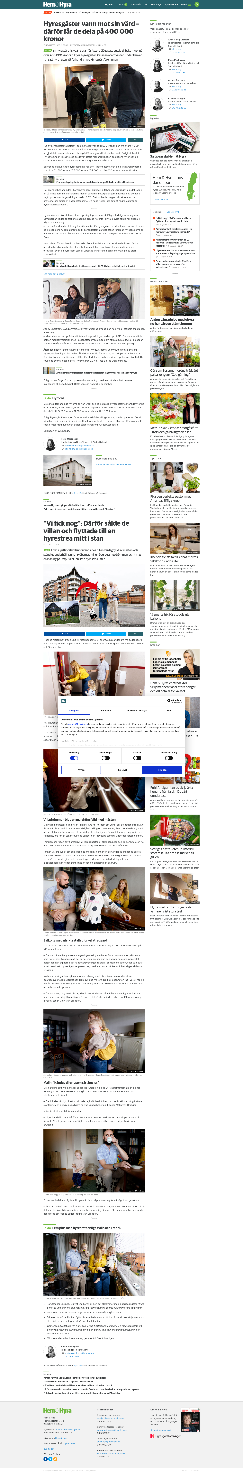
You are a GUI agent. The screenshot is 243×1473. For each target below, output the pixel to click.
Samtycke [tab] (74, 710)
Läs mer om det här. (54, 273)
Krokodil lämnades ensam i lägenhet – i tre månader (68, 1382)
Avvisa (81, 770)
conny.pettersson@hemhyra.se (112, 1430)
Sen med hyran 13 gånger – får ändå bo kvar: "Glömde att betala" (74, 505)
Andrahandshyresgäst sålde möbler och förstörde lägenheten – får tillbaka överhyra (96, 373)
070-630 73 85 (86, 449)
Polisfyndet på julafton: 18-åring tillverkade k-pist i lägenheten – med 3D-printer (81, 1393)
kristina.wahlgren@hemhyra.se (79, 1353)
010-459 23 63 (72, 1356)
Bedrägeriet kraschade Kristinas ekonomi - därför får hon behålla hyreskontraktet (95, 266)
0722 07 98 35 (179, 89)
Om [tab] (169, 710)
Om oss (184, 1470)
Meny (184, 4)
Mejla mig (176, 49)
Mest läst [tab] (157, 212)
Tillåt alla (162, 770)
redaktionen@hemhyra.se (67, 1429)
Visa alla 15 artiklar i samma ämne (113, 464)
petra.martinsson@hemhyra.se (79, 445)
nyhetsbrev (69, 1443)
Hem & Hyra (61, 1438)
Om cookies (194, 1470)
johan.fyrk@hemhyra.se (108, 1441)
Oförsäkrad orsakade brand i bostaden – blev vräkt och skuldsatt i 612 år (78, 1385)
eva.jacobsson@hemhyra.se (110, 1418)
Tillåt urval (121, 770)
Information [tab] (105, 710)
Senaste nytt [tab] (173, 212)
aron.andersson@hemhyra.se (111, 1453)
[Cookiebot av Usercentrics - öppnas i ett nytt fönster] (169, 701)
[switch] (106, 758)
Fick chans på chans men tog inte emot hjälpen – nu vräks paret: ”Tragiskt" (79, 509)
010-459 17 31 (71, 449)
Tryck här (78, 493)
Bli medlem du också (160, 1430)
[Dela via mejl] (135, 140)
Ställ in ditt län (162, 199)
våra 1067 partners (78, 724)
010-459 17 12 (178, 52)
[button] (122, 4)
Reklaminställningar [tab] (137, 710)
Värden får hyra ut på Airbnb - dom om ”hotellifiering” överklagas (74, 1378)
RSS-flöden (48, 1448)
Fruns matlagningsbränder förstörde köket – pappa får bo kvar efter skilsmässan (95, 182)
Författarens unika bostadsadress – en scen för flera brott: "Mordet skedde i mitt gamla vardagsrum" (91, 1389)
